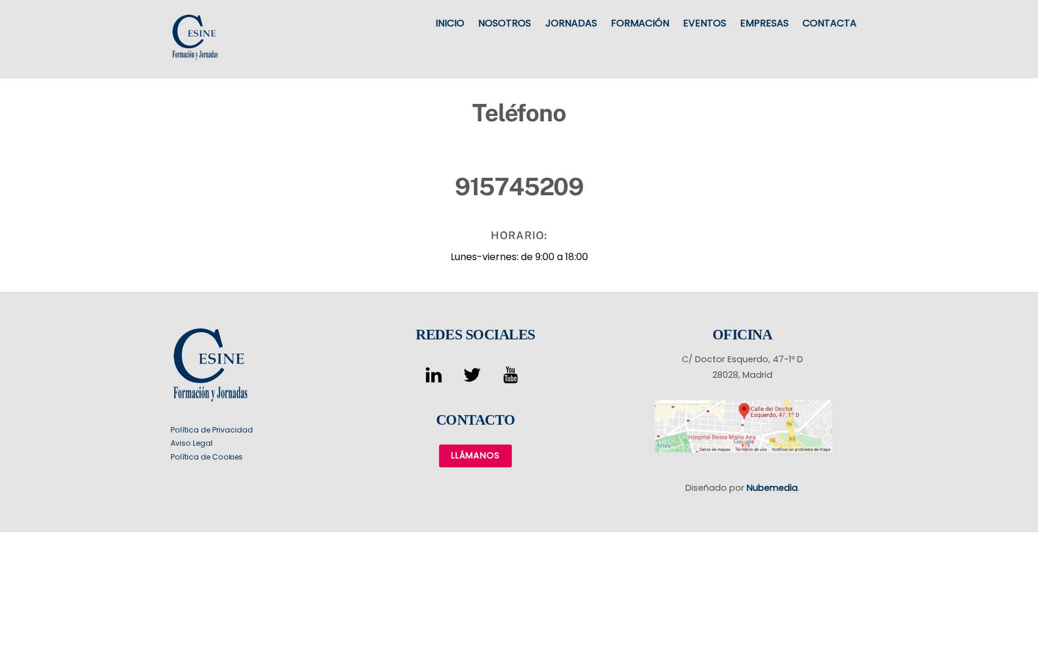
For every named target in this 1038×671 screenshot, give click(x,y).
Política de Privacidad (212, 430)
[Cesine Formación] (195, 54)
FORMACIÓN (640, 23)
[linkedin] (435, 375)
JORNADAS (571, 23)
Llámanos (475, 455)
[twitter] (474, 375)
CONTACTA (830, 23)
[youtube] (512, 375)
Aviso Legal (192, 443)
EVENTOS (704, 23)
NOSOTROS (504, 23)
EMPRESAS (764, 23)
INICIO (450, 23)
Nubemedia (772, 488)
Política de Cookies (207, 457)
